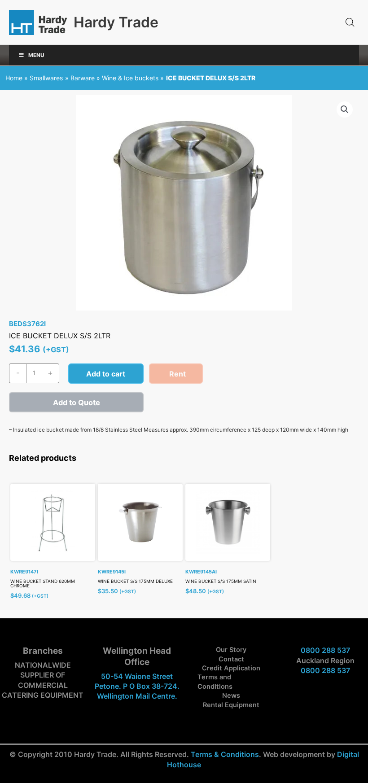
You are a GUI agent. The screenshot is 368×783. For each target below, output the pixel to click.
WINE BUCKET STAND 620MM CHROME (42, 583)
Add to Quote (76, 402)
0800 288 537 (325, 650)
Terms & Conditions (225, 754)
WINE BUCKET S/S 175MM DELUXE (135, 581)
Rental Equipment (231, 705)
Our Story (231, 650)
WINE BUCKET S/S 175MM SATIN (220, 581)
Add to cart (105, 373)
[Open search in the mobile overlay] (350, 22)
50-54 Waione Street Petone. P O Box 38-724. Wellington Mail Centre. (137, 686)
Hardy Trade (116, 22)
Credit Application (231, 668)
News (231, 695)
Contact (231, 659)
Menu (36, 55)
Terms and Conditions (214, 681)
